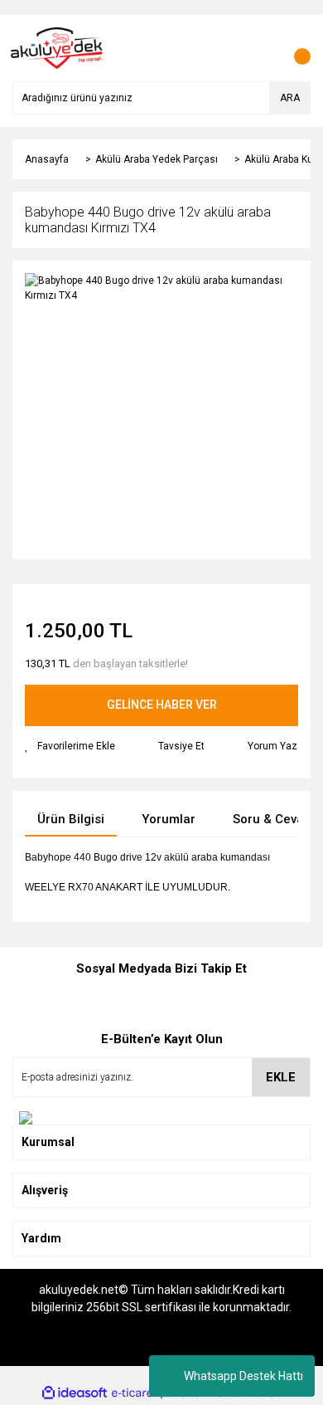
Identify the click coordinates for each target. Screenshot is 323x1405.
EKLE (281, 1077)
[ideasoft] (74, 1393)
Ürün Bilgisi (70, 819)
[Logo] (57, 47)
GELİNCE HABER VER (162, 704)
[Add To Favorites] (70, 746)
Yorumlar (168, 819)
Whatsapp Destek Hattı (243, 1376)
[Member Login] (260, 48)
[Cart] (294, 48)
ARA (290, 98)
